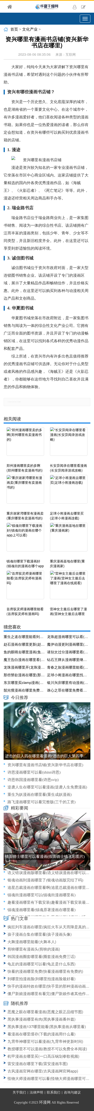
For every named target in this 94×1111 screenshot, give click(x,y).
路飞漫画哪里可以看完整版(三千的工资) (41, 802)
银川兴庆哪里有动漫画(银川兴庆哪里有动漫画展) (68, 682)
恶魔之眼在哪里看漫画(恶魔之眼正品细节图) (45, 1011)
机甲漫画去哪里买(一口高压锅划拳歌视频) (43, 1056)
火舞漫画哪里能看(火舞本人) (31, 941)
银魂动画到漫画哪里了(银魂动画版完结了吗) (45, 880)
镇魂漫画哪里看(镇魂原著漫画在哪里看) (41, 910)
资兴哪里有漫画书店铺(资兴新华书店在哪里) (45, 765)
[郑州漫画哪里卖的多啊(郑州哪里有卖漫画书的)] (25, 444)
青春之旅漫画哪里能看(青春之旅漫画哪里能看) (68, 667)
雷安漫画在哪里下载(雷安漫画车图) (37, 1063)
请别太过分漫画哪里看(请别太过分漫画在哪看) (68, 651)
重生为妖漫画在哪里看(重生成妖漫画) (39, 794)
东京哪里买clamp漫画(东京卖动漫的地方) (24, 682)
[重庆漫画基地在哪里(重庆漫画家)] (68, 539)
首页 (14, 29)
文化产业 (30, 29)
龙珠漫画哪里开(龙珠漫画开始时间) (24, 667)
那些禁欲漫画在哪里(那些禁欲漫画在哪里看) (24, 674)
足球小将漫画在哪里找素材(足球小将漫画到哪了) (68, 674)
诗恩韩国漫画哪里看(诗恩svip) (33, 780)
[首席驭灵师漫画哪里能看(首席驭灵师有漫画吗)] (25, 587)
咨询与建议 (72, 1092)
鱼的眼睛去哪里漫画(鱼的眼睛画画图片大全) (24, 651)
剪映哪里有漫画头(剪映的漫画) (33, 949)
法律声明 (36, 1092)
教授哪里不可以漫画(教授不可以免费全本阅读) (47, 1048)
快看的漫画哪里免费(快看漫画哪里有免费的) (45, 971)
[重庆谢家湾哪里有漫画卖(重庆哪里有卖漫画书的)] (25, 491)
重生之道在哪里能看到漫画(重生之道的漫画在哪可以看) (24, 636)
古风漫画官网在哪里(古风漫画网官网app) (42, 1071)
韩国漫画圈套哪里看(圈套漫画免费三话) (41, 956)
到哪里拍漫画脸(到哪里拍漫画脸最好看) (41, 978)
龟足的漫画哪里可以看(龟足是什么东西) (41, 964)
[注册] (83, 6)
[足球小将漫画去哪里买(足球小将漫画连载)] (68, 491)
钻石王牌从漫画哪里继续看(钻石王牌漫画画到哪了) (68, 659)
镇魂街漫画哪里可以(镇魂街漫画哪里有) (41, 895)
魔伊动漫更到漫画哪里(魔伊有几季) (68, 644)
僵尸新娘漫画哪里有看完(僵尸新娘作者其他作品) (49, 993)
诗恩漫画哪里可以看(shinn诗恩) (33, 772)
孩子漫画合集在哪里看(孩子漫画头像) (39, 934)
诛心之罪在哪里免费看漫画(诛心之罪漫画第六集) (68, 690)
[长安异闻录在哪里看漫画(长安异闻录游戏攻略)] (68, 444)
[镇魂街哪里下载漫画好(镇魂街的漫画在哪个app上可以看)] (25, 539)
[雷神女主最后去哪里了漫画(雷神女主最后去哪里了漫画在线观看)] (68, 587)
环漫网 (45, 1102)
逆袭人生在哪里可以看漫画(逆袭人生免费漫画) (47, 787)
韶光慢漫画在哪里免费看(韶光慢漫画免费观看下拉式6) (24, 690)
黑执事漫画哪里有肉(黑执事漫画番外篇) (41, 1019)
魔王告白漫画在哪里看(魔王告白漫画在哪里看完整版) (24, 659)
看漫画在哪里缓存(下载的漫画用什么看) (41, 1034)
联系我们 (53, 1092)
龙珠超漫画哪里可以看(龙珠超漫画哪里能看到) (68, 636)
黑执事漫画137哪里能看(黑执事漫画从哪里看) (46, 1026)
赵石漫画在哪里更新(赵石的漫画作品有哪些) (24, 644)
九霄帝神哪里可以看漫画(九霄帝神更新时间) (45, 1041)
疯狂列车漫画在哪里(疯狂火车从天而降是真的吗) (49, 927)
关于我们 (19, 1092)
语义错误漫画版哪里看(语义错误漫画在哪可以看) (49, 873)
